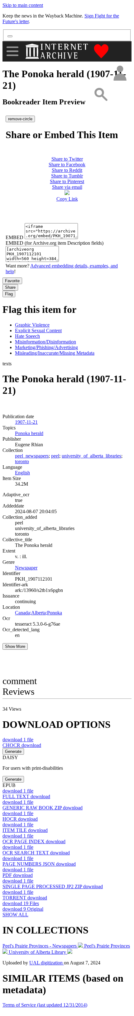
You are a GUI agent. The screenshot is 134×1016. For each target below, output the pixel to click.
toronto (22, 461)
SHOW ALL (15, 914)
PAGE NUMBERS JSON (39, 864)
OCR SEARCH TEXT (36, 852)
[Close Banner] (9, 36)
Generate (13, 751)
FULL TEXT (26, 796)
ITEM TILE (25, 830)
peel (55, 455)
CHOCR (21, 745)
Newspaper (26, 567)
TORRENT (24, 897)
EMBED (14, 237)
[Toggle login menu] (120, 73)
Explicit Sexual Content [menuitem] (38, 330)
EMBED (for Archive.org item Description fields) (54, 243)
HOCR (20, 819)
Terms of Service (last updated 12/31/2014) (44, 1005)
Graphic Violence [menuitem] (32, 325)
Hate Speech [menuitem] (27, 336)
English (22, 472)
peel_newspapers (32, 455)
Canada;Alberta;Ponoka (38, 612)
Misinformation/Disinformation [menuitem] (45, 341)
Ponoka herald (29, 433)
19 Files (20, 903)
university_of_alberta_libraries (91, 455)
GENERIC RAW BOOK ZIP (42, 807)
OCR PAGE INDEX (33, 841)
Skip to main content (22, 5)
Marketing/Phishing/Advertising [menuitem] (46, 347)
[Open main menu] (12, 51)
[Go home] (57, 51)
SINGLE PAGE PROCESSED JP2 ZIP (52, 886)
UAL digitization (46, 962)
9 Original (22, 909)
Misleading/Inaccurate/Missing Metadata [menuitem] (54, 353)
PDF (17, 875)
